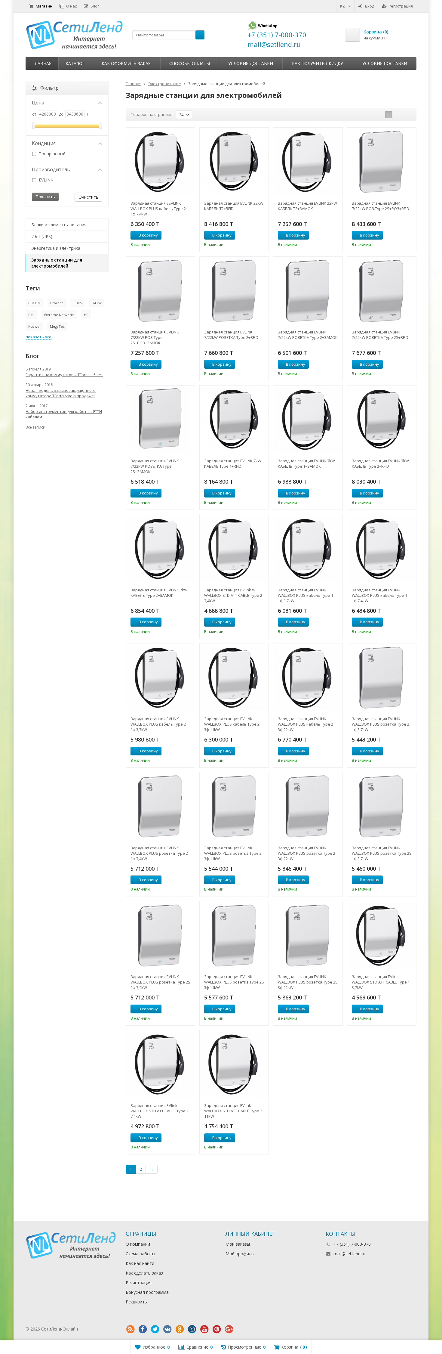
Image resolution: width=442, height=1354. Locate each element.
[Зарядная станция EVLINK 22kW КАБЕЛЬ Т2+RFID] (234, 162)
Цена (38, 103)
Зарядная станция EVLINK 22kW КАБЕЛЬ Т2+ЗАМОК (307, 205)
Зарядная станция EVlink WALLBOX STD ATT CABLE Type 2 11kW (233, 1111)
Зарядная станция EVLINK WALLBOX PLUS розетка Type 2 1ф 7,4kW (159, 853)
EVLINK (45, 180)
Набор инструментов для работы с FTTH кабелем (64, 414)
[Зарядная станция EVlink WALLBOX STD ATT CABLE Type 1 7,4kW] (160, 1064)
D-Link (96, 303)
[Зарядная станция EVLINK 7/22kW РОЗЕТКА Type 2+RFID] (234, 291)
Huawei (34, 326)
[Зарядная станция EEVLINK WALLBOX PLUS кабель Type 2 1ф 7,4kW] (160, 162)
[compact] (407, 114)
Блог (95, 6)
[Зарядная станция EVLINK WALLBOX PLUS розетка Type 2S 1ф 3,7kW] (381, 806)
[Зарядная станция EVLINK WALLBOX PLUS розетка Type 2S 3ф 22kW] (307, 935)
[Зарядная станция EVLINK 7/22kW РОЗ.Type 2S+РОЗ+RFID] (381, 162)
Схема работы (140, 1253)
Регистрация (400, 6)
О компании (138, 1244)
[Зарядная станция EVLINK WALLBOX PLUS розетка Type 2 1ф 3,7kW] (381, 677)
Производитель (51, 169)
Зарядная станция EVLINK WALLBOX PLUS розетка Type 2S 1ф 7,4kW (160, 982)
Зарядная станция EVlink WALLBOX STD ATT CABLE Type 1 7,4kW (159, 1111)
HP (86, 314)
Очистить (88, 197)
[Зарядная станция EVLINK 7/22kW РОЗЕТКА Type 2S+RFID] (381, 291)
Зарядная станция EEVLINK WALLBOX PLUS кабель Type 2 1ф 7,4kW (158, 208)
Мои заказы (238, 1244)
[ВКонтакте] (167, 1329)
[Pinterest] (217, 1329)
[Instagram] (192, 1329)
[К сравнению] (179, 235)
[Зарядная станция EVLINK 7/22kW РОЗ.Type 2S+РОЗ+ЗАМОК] (160, 291)
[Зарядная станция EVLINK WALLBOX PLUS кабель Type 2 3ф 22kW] (307, 677)
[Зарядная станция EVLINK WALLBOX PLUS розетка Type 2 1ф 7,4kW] (160, 806)
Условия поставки (384, 63)
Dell (31, 314)
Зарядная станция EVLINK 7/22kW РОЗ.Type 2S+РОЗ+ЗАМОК (154, 337)
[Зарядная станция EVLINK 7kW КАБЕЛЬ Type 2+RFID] (381, 420)
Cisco (77, 303)
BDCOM (34, 303)
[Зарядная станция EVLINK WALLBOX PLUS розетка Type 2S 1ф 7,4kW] (160, 935)
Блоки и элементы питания (59, 225)
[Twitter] (155, 1329)
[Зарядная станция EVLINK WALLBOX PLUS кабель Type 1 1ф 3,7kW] (307, 548)
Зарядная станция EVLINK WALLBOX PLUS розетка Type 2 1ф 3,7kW (380, 724)
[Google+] (229, 1329)
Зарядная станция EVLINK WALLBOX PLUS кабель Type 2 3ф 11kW (231, 724)
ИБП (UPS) (41, 236)
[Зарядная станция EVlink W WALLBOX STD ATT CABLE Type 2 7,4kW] (234, 548)
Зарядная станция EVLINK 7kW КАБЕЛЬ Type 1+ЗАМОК (306, 463)
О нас (71, 6)
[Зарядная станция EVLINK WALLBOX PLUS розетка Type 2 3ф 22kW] (307, 806)
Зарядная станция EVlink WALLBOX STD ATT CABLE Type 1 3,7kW (381, 982)
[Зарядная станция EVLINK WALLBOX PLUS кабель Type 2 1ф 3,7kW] (160, 677)
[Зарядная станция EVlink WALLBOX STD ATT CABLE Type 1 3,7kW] (381, 935)
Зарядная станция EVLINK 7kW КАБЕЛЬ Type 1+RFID (232, 463)
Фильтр (49, 88)
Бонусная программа (147, 1292)
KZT (344, 6)
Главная (41, 63)
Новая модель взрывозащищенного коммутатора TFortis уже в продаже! (61, 393)
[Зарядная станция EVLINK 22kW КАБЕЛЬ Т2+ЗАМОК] (307, 162)
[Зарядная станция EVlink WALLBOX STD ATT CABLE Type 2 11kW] (234, 1064)
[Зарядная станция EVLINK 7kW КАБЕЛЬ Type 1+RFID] (234, 420)
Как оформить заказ (126, 63)
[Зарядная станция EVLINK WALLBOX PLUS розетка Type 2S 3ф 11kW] (234, 935)
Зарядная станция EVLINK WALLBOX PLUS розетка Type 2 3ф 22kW (306, 853)
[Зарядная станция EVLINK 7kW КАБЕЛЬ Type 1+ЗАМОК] (307, 420)
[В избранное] (188, 235)
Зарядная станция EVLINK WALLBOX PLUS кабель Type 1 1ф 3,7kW (305, 595)
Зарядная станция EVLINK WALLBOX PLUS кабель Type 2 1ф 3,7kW (158, 724)
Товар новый (52, 153)
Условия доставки (250, 63)
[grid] (388, 114)
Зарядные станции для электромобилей (56, 263)
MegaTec (57, 326)
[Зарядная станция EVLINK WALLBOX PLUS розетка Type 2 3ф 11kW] (234, 806)
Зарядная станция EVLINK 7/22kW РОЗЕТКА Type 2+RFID (231, 334)
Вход (369, 6)
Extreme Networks (59, 314)
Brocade (57, 303)
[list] (398, 114)
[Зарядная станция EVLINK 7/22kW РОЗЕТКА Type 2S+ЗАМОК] (160, 420)
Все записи (35, 427)
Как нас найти (140, 1263)
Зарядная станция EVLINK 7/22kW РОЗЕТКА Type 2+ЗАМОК (308, 334)
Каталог (75, 63)
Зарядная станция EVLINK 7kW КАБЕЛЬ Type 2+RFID (380, 463)
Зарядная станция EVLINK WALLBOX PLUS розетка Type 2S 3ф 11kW (234, 982)
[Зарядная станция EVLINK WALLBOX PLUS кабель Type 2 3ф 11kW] (234, 677)
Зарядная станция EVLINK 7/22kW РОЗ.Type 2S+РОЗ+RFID (380, 205)
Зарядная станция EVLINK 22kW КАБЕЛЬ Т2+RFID (233, 205)
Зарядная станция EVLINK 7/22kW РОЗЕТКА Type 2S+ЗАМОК (154, 466)
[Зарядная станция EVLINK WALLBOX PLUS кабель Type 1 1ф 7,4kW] (381, 548)
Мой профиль (240, 1253)
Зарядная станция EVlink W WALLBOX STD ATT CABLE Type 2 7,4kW (233, 595)
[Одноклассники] (180, 1329)
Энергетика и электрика (55, 248)
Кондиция (44, 143)
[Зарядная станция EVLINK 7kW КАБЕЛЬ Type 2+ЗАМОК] (160, 548)
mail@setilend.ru (349, 1253)
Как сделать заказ (144, 1273)
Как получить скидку (317, 63)
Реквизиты (137, 1302)
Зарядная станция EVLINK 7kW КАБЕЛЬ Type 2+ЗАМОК (159, 592)
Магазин (44, 6)
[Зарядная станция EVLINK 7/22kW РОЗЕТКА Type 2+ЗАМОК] (307, 291)
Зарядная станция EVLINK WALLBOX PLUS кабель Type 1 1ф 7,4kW (379, 595)
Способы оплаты (189, 63)
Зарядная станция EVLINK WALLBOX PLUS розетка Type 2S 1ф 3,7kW (382, 853)
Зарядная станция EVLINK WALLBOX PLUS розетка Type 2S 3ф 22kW (308, 982)
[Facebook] (143, 1329)
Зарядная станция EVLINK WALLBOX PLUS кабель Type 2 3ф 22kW (305, 724)
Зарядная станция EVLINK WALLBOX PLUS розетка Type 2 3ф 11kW (233, 853)
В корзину (148, 235)
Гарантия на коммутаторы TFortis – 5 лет (64, 374)
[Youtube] (204, 1329)
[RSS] (130, 1329)
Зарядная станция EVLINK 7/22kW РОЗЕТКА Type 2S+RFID (380, 334)
